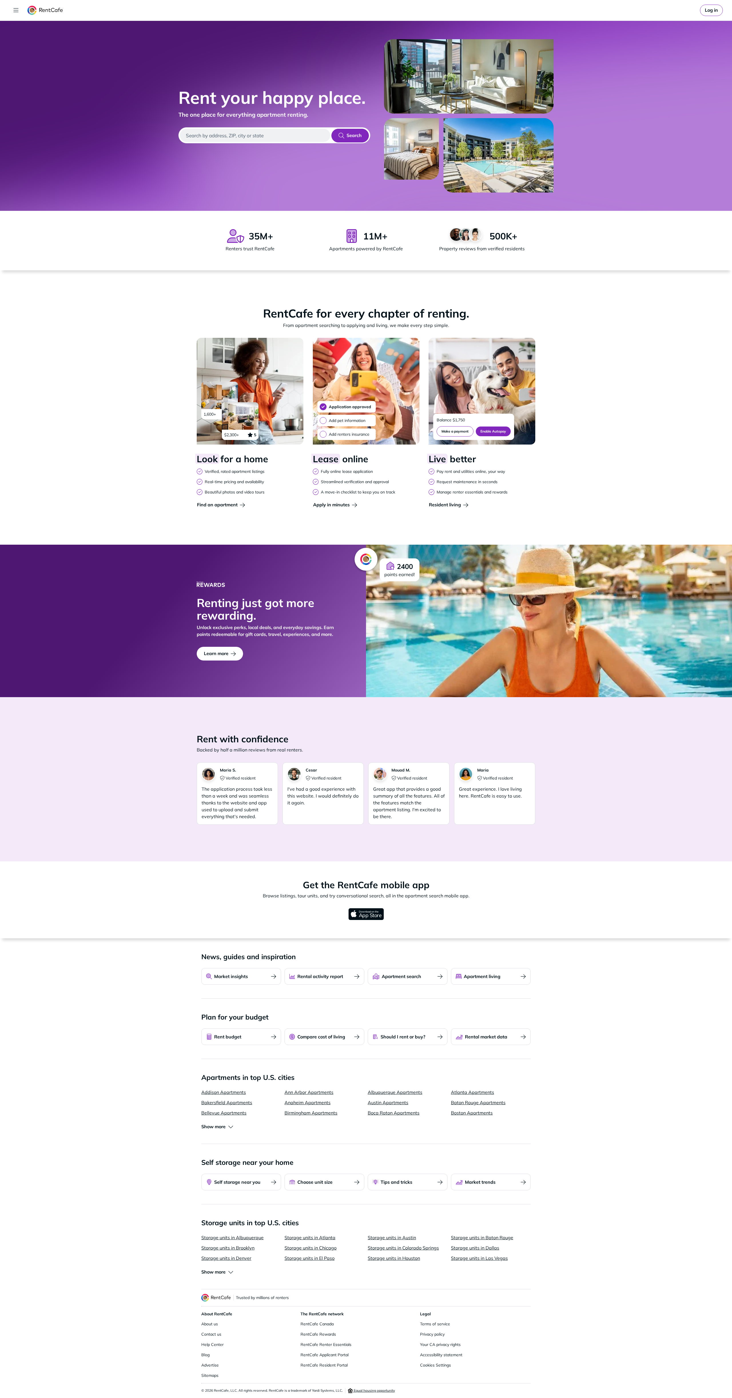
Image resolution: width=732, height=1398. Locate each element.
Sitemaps (209, 1375)
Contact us (211, 1334)
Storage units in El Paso (310, 1258)
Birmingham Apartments (311, 1113)
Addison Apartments (223, 1092)
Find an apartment (217, 504)
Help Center (212, 1344)
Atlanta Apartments (472, 1092)
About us (209, 1323)
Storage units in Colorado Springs (403, 1248)
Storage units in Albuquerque (232, 1237)
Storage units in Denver (226, 1258)
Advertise (210, 1365)
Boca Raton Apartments (393, 1113)
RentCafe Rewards (318, 1334)
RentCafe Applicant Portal (325, 1354)
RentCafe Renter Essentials (326, 1344)
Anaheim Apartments (308, 1102)
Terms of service (435, 1323)
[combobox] (255, 135)
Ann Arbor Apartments (309, 1092)
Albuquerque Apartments (395, 1092)
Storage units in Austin (392, 1237)
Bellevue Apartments (223, 1113)
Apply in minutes (331, 504)
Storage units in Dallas (475, 1248)
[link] (711, 10)
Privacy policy (432, 1334)
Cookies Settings (435, 1365)
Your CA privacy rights (440, 1344)
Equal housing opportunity (374, 1390)
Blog (205, 1354)
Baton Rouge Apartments (478, 1102)
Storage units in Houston (394, 1258)
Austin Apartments (388, 1102)
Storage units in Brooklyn (227, 1248)
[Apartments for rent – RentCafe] (45, 10)
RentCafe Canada (317, 1323)
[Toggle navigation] (16, 10)
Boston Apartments (472, 1113)
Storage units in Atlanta (310, 1237)
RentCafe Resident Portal (324, 1365)
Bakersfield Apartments (226, 1102)
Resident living (445, 504)
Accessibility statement (441, 1354)
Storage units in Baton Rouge (482, 1237)
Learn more (216, 653)
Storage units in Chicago (311, 1248)
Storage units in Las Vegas (479, 1258)
